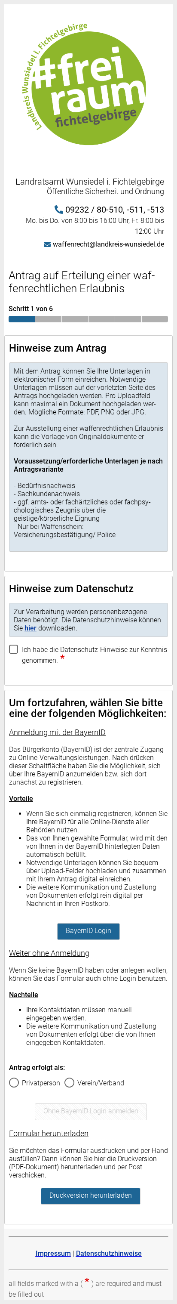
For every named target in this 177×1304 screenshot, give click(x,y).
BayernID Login (88, 931)
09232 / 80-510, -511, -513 (114, 209)
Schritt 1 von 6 (31, 309)
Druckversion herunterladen (90, 1195)
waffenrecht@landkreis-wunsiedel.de (108, 244)
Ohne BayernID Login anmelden (90, 1111)
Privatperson (41, 1083)
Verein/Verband (100, 1083)
